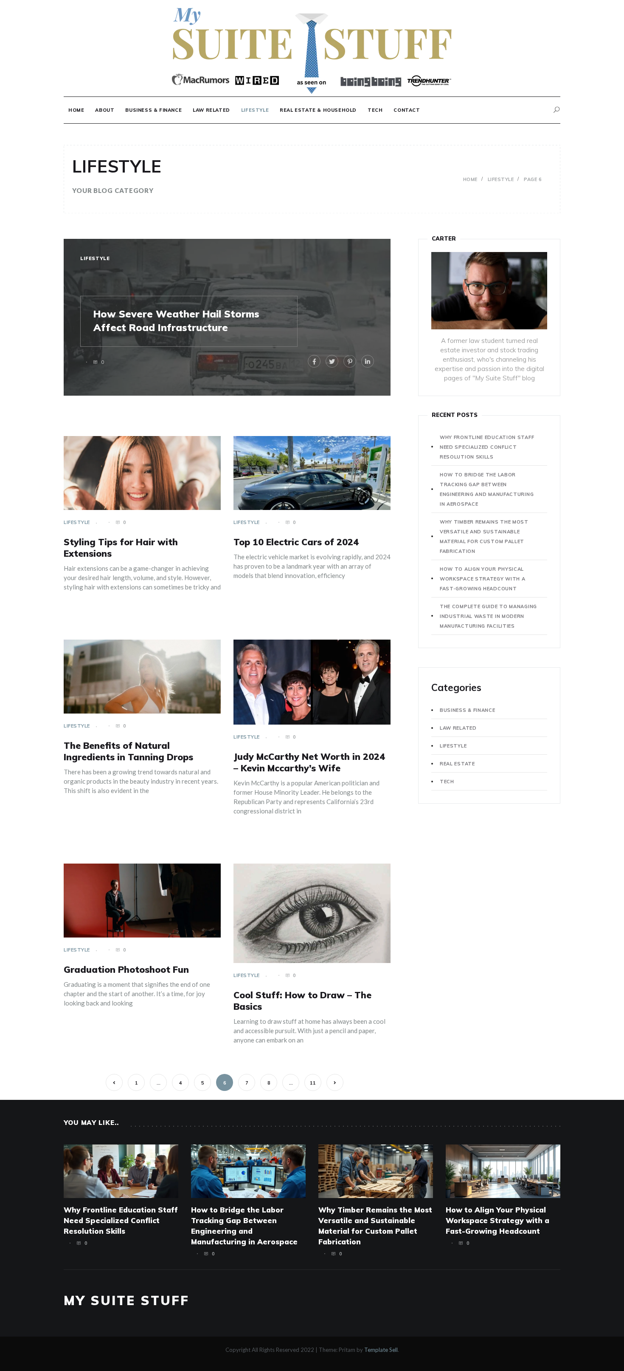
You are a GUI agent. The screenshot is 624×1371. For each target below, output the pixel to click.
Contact (407, 110)
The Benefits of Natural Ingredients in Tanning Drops (128, 751)
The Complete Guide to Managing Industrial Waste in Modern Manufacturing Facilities (488, 616)
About (104, 110)
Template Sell (381, 1349)
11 (313, 1083)
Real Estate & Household (318, 110)
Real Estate (457, 764)
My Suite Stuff (126, 1300)
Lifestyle (255, 110)
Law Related (211, 110)
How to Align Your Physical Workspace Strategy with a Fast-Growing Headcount (483, 579)
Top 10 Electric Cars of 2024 (296, 541)
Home (76, 110)
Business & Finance (153, 110)
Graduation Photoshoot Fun (126, 969)
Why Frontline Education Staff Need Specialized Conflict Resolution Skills (487, 447)
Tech (375, 110)
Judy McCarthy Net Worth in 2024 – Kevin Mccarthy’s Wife (309, 762)
